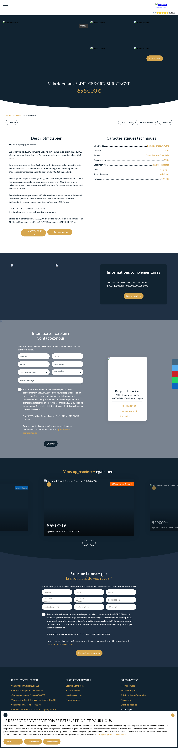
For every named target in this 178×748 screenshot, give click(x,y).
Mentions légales (129, 690)
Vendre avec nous (74, 695)
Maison (17, 115)
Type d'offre (48, 598)
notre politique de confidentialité (111, 734)
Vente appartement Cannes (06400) (28, 695)
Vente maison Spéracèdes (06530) (27, 690)
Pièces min (113, 607)
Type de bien (80, 598)
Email (22, 364)
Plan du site (126, 700)
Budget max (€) (51, 607)
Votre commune (27, 372)
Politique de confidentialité (133, 695)
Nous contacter (73, 700)
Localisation (114, 599)
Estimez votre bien (75, 685)
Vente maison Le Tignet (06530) (26, 704)
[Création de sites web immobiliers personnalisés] (140, 709)
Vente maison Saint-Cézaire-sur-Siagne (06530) (33, 700)
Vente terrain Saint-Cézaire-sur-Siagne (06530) (33, 709)
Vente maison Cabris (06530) (25, 685)
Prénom (24, 356)
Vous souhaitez (59, 371)
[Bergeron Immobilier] (165, 5)
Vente (8, 115)
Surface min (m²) (83, 607)
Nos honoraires (128, 685)
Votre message (27, 380)
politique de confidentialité (59, 644)
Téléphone (59, 364)
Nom (56, 356)
